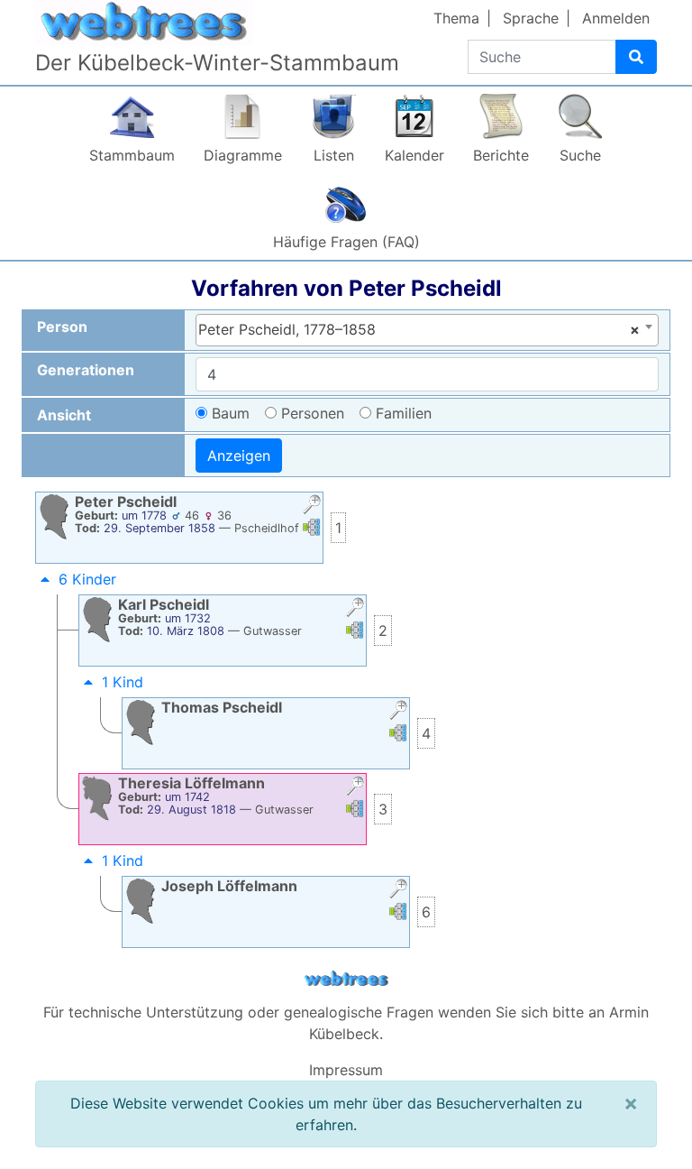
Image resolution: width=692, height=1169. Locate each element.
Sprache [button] (531, 18)
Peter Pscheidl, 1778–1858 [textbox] (419, 329)
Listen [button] (334, 155)
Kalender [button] (414, 155)
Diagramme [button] (243, 155)
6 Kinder (87, 579)
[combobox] (427, 330)
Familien (404, 413)
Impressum (346, 1070)
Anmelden (616, 18)
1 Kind (122, 682)
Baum (231, 413)
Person (62, 327)
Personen (312, 413)
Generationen (85, 370)
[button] (312, 506)
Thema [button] (456, 18)
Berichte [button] (501, 155)
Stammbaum (132, 155)
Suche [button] (580, 155)
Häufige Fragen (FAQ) (346, 242)
